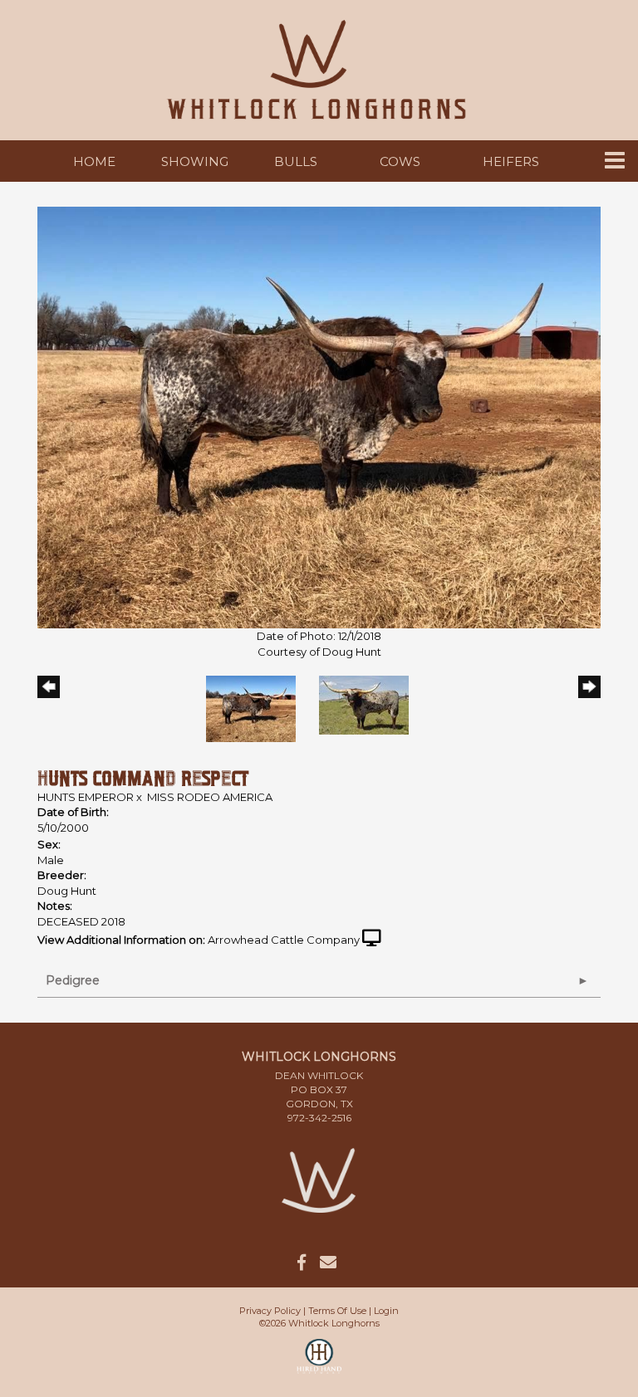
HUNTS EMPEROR (85, 797)
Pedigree (73, 980)
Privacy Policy (270, 1310)
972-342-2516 (319, 1117)
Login (386, 1310)
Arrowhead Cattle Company (284, 939)
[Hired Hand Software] (319, 1364)
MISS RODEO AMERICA (209, 797)
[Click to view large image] (319, 416)
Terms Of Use (337, 1310)
